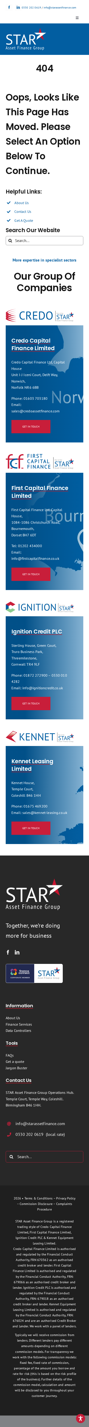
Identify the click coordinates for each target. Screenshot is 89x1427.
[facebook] (9, 7)
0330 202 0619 (31, 7)
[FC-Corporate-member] (34, 965)
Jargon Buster (16, 1068)
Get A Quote (23, 220)
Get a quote (15, 1061)
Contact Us (22, 211)
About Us (21, 202)
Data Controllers (18, 1030)
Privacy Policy (65, 1198)
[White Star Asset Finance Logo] (26, 30)
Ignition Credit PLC (36, 631)
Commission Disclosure (36, 1204)
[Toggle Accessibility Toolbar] (81, 1418)
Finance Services (19, 1024)
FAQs (10, 1055)
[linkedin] (18, 7)
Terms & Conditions (38, 1198)
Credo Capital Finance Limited (33, 344)
